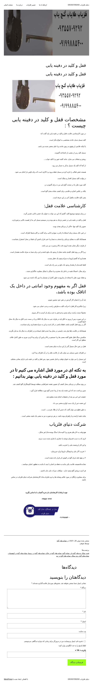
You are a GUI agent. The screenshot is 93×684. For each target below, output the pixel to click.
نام (84, 611)
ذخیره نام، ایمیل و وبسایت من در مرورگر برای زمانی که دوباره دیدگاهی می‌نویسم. (53, 641)
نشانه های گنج (62, 541)
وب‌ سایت (82, 631)
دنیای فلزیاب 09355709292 (78, 5)
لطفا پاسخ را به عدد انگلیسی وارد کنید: (72, 646)
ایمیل (83, 621)
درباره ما (19, 5)
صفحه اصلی (8, 5)
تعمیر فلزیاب (30, 5)
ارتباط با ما (43, 5)
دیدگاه (83, 588)
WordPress (8, 679)
